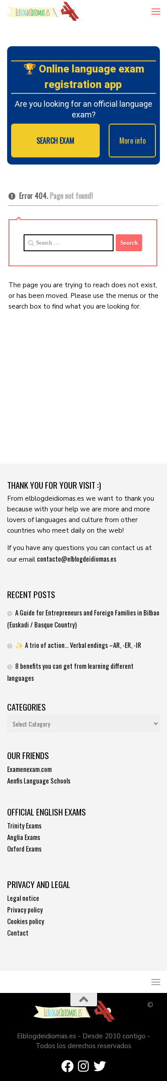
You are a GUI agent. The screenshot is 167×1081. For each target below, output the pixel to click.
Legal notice (23, 898)
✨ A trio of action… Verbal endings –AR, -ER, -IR (78, 645)
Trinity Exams (24, 825)
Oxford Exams (24, 848)
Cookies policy (25, 921)
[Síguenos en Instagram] (83, 1066)
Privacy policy (25, 909)
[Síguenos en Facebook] (67, 1066)
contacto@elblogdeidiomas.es (76, 558)
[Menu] (156, 11)
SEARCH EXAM (55, 140)
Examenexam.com (29, 769)
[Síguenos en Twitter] (100, 1066)
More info (132, 140)
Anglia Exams (23, 837)
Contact (18, 932)
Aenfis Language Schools (38, 780)
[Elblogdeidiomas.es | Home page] (55, 11)
